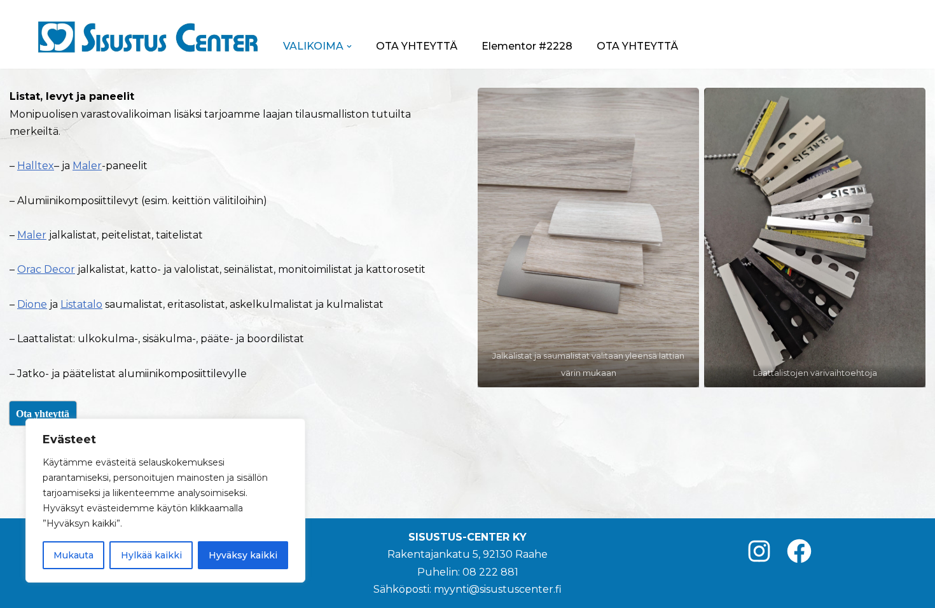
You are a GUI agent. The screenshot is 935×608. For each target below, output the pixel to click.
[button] (349, 46)
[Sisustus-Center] (147, 36)
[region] (165, 500)
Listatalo (81, 304)
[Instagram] (759, 551)
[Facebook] (799, 551)
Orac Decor (46, 269)
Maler (87, 166)
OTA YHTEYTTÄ (416, 46)
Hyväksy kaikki (243, 555)
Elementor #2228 (526, 46)
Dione (32, 304)
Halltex (35, 166)
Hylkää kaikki (151, 555)
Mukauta (73, 555)
